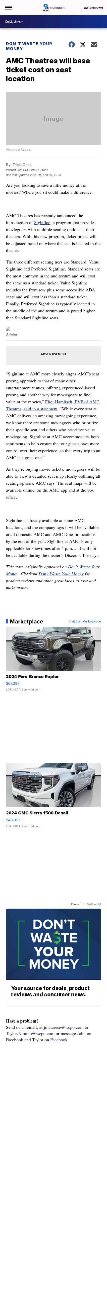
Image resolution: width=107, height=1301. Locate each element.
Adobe (26, 150)
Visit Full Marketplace (84, 621)
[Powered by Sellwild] (94, 904)
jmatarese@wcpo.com (64, 1027)
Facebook (14, 1039)
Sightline (42, 222)
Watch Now (92, 7)
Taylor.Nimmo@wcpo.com (30, 1033)
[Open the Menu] (8, 7)
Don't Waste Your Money (29, 46)
